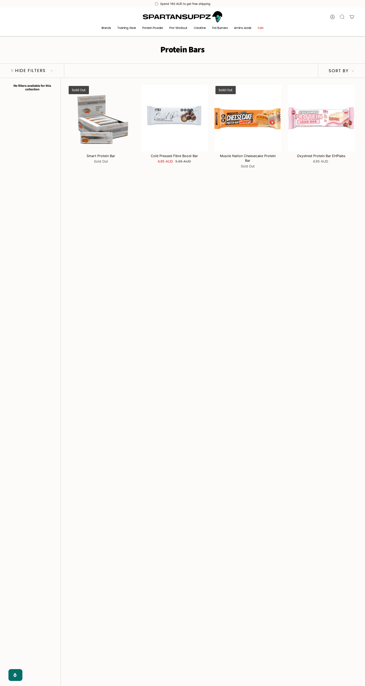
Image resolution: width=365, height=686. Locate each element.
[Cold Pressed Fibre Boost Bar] (174, 118)
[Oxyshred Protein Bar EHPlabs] (321, 118)
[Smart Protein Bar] (101, 118)
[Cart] (352, 16)
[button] (106, 28)
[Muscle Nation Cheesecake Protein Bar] (247, 118)
